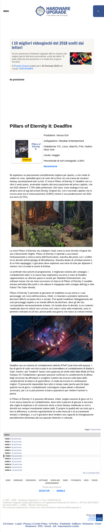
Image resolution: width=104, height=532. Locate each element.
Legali (18, 524)
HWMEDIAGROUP (52, 483)
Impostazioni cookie (68, 526)
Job (54, 526)
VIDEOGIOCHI (31, 480)
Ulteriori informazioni (38, 505)
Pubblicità (65, 524)
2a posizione (17, 467)
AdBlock (76, 524)
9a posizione (16, 439)
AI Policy (53, 524)
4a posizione (17, 461)
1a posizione (17, 470)
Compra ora (27, 160)
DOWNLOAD (55, 480)
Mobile (61, 491)
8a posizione (17, 450)
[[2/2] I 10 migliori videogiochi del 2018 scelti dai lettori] (52, 361)
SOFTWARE (43, 480)
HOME (8, 480)
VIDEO (86, 480)
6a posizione (17, 456)
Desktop (44, 491)
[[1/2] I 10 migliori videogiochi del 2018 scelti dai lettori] (52, 246)
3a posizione (17, 464)
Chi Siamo (8, 524)
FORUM (95, 480)
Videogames (26, 68)
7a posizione (17, 453)
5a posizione (96, 429)
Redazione (88, 524)
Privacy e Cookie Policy (35, 524)
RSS (40, 526)
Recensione (50, 166)
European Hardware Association (91, 518)
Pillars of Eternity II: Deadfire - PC (36, 149)
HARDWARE (18, 480)
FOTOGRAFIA (76, 480)
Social (47, 526)
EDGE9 (65, 480)
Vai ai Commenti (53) (91, 473)
